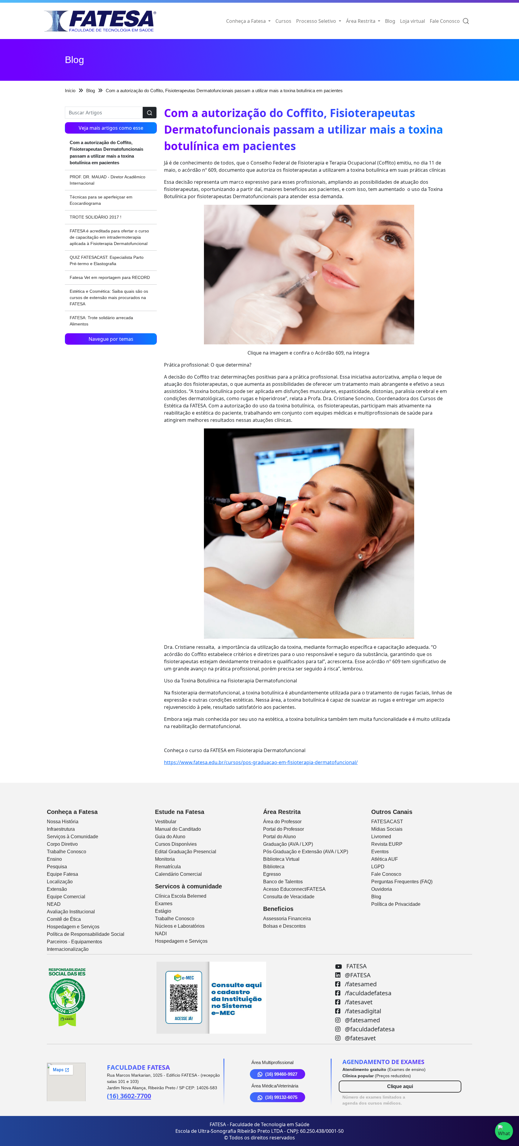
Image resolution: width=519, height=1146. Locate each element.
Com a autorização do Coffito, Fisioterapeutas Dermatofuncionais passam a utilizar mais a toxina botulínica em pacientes (106, 152)
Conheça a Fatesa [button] (246, 21)
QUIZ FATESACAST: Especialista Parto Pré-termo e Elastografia (107, 260)
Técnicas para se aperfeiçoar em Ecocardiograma (101, 200)
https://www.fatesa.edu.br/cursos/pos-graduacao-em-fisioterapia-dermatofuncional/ (261, 762)
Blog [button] (390, 21)
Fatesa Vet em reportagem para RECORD (110, 277)
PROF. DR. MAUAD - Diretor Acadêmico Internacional (107, 180)
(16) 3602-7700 (129, 1095)
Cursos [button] (283, 21)
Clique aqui (400, 1086)
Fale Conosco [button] (445, 21)
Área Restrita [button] (361, 21)
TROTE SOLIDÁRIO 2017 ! (95, 217)
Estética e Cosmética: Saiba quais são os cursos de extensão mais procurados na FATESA (109, 297)
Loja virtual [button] (412, 21)
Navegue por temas (111, 339)
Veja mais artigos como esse (111, 128)
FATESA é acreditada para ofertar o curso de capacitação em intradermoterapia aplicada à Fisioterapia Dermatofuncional (109, 237)
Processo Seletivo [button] (316, 21)
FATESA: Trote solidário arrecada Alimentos (101, 320)
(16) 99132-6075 (281, 1097)
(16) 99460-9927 (281, 1074)
